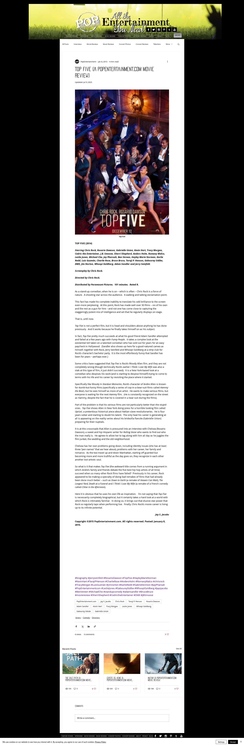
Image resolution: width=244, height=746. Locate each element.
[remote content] (122, 553)
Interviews (78, 44)
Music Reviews (108, 44)
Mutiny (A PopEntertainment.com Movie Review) (162, 679)
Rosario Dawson (153, 601)
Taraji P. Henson (135, 601)
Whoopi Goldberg (143, 606)
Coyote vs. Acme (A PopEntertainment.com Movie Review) (119, 679)
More (168, 44)
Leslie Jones (127, 606)
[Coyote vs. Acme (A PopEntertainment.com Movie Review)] (122, 663)
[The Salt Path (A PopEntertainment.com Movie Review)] (80, 663)
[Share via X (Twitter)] (82, 626)
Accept (233, 742)
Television (157, 44)
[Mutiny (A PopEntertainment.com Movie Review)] (163, 663)
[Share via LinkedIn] (88, 626)
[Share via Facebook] (76, 626)
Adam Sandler (83, 606)
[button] (178, 44)
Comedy (86, 617)
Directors (96, 617)
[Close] (240, 742)
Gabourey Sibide (84, 611)
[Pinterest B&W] (164, 29)
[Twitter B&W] (153, 29)
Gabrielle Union (101, 611)
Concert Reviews (142, 44)
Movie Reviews (92, 44)
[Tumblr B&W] (169, 29)
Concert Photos (125, 44)
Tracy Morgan (112, 606)
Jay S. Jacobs (106, 601)
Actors (78, 617)
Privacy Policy (100, 742)
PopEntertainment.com (86, 601)
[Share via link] (95, 626)
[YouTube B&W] (174, 29)
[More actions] (167, 61)
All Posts (65, 44)
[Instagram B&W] (159, 29)
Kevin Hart (97, 606)
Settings (221, 742)
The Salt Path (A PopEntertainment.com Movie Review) (78, 679)
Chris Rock (119, 601)
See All (179, 648)
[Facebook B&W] (148, 29)
